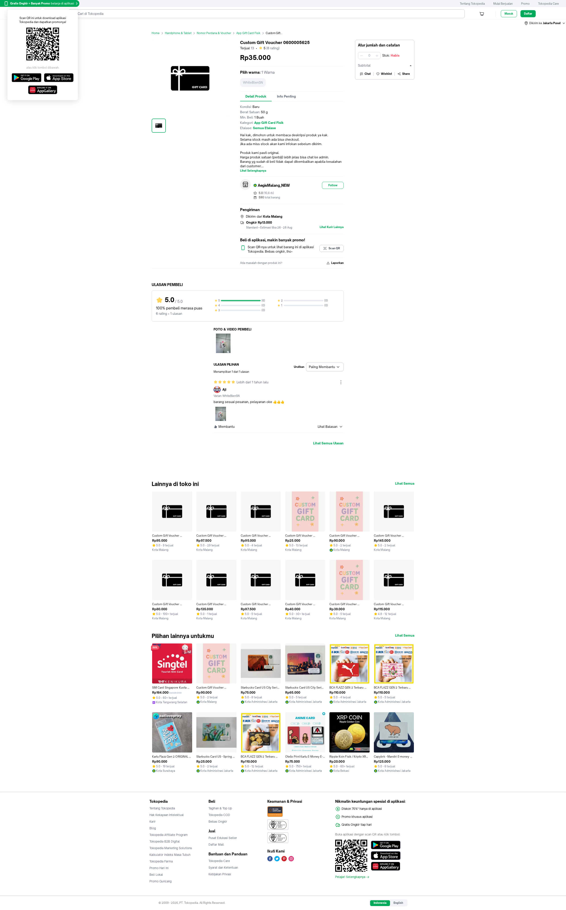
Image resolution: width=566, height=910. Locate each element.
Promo (525, 3)
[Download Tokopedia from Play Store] (386, 845)
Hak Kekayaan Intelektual (166, 815)
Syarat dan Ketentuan (223, 867)
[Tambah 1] (377, 55)
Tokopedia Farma (161, 861)
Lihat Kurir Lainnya (332, 227)
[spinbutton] (369, 55)
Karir (152, 821)
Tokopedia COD (219, 815)
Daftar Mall (216, 844)
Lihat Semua (404, 483)
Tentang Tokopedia (472, 3)
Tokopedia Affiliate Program (168, 835)
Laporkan (337, 263)
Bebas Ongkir (217, 821)
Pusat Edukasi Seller (222, 838)
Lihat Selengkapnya (253, 170)
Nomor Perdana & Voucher (214, 33)
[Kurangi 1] (361, 55)
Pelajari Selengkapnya (350, 877)
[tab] (256, 96)
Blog (152, 828)
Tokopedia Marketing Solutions (170, 848)
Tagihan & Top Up (220, 808)
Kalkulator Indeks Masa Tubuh (170, 854)
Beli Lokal (156, 874)
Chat (368, 73)
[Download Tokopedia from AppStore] (386, 855)
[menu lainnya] (341, 382)
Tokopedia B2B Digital (164, 841)
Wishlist (386, 73)
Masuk (509, 13)
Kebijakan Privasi (219, 874)
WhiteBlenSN (253, 82)
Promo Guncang (160, 881)
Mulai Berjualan (503, 3)
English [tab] (398, 902)
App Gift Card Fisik (248, 33)
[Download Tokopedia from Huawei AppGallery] (386, 866)
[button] (545, 23)
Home (156, 33)
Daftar (528, 13)
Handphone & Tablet (178, 33)
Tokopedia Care (548, 3)
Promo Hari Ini (158, 868)
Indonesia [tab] (380, 902)
